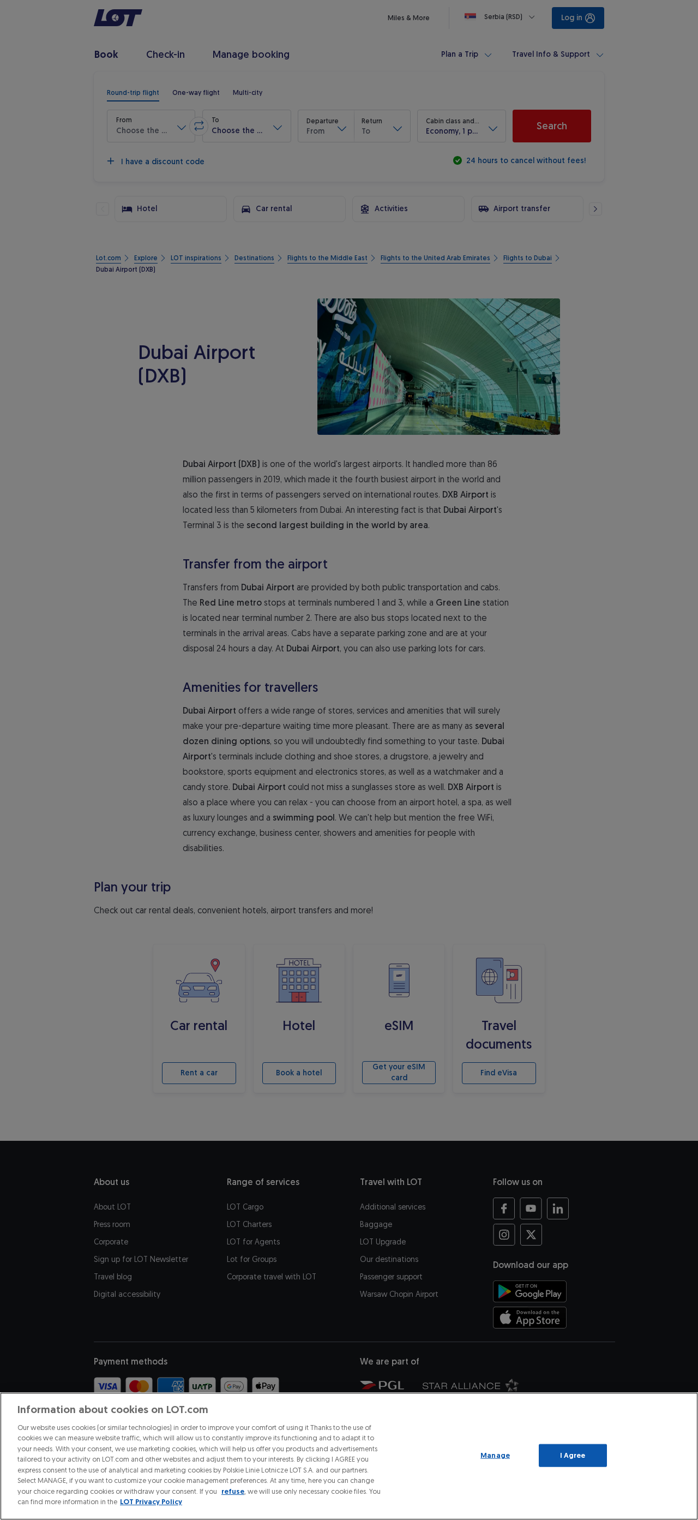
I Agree (573, 1455)
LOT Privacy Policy (151, 1502)
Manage (495, 1455)
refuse (232, 1491)
